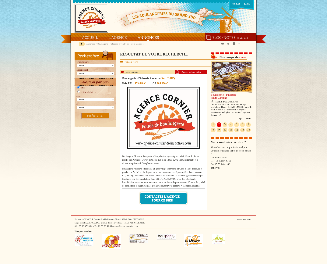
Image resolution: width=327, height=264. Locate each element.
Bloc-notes (224, 37)
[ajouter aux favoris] (229, 43)
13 (242, 129)
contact (236, 3)
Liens (247, 3)
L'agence (117, 37)
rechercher (95, 115)
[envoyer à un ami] (223, 43)
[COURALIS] (138, 242)
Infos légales (244, 220)
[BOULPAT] (166, 239)
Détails (248, 118)
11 (231, 129)
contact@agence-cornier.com (125, 226)
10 (225, 129)
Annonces (148, 37)
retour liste (131, 62)
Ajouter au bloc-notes (191, 72)
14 (248, 129)
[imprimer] (235, 43)
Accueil (90, 37)
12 (236, 129)
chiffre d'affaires (88, 92)
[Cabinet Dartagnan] (84, 245)
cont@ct (215, 167)
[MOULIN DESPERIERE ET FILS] (218, 243)
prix (82, 87)
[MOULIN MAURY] (111, 249)
